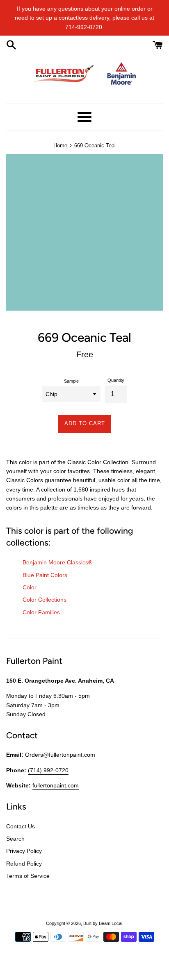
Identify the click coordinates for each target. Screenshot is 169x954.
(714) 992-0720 (48, 770)
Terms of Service (28, 876)
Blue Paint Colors (45, 575)
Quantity (115, 380)
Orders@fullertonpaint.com (60, 754)
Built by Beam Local (102, 923)
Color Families (41, 612)
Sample (71, 381)
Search (15, 838)
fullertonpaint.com (55, 785)
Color (30, 587)
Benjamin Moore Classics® (57, 562)
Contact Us (20, 826)
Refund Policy (24, 863)
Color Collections (44, 599)
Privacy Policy (24, 851)
